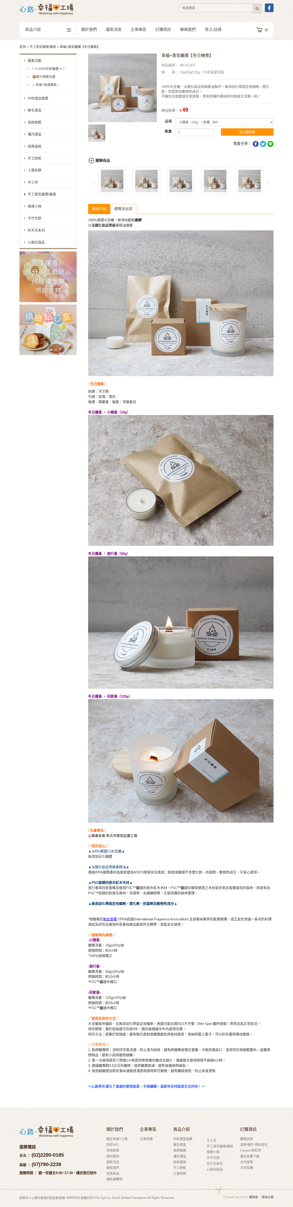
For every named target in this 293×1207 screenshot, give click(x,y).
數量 (168, 131)
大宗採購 (246, 1167)
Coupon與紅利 (250, 1150)
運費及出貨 (123, 209)
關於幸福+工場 (117, 1139)
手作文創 (34, 218)
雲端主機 (268, 1197)
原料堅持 (112, 1156)
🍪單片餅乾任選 (43, 76)
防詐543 (112, 1144)
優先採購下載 (249, 1156)
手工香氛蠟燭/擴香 (43, 46)
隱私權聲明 (114, 1179)
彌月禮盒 (34, 134)
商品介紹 (33, 29)
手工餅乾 (34, 158)
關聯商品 (102, 160)
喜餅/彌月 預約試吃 (254, 1144)
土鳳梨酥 (34, 170)
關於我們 (89, 29)
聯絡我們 (188, 29)
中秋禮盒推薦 (38, 98)
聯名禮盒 (34, 110)
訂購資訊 (163, 29)
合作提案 (246, 1162)
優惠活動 (34, 60)
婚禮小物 (34, 206)
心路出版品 (36, 242)
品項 (168, 121)
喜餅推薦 (34, 122)
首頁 (22, 46)
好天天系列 (36, 230)
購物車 (253, 1197)
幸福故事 (112, 1150)
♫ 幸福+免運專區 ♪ (45, 84)
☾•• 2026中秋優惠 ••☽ (48, 68)
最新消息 (114, 29)
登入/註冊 (213, 29)
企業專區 (138, 29)
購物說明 (246, 1139)
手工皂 (33, 182)
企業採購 (146, 1139)
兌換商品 (112, 1173)
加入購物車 (247, 132)
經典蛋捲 (34, 146)
